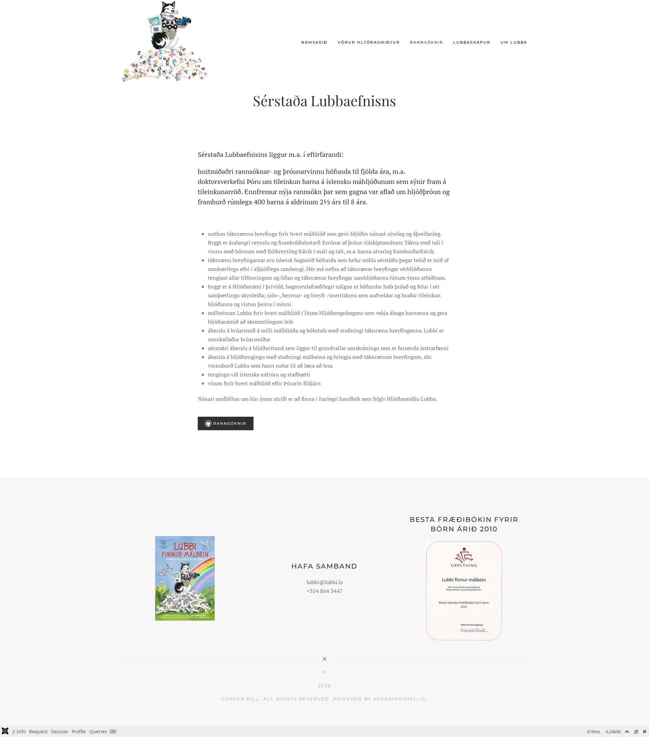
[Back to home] (168, 42)
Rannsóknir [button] (426, 42)
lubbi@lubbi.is (325, 582)
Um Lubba (514, 42)
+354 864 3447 (325, 591)
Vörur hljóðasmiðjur (369, 42)
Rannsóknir (229, 423)
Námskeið (314, 42)
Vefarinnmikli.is (400, 698)
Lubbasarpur (471, 42)
